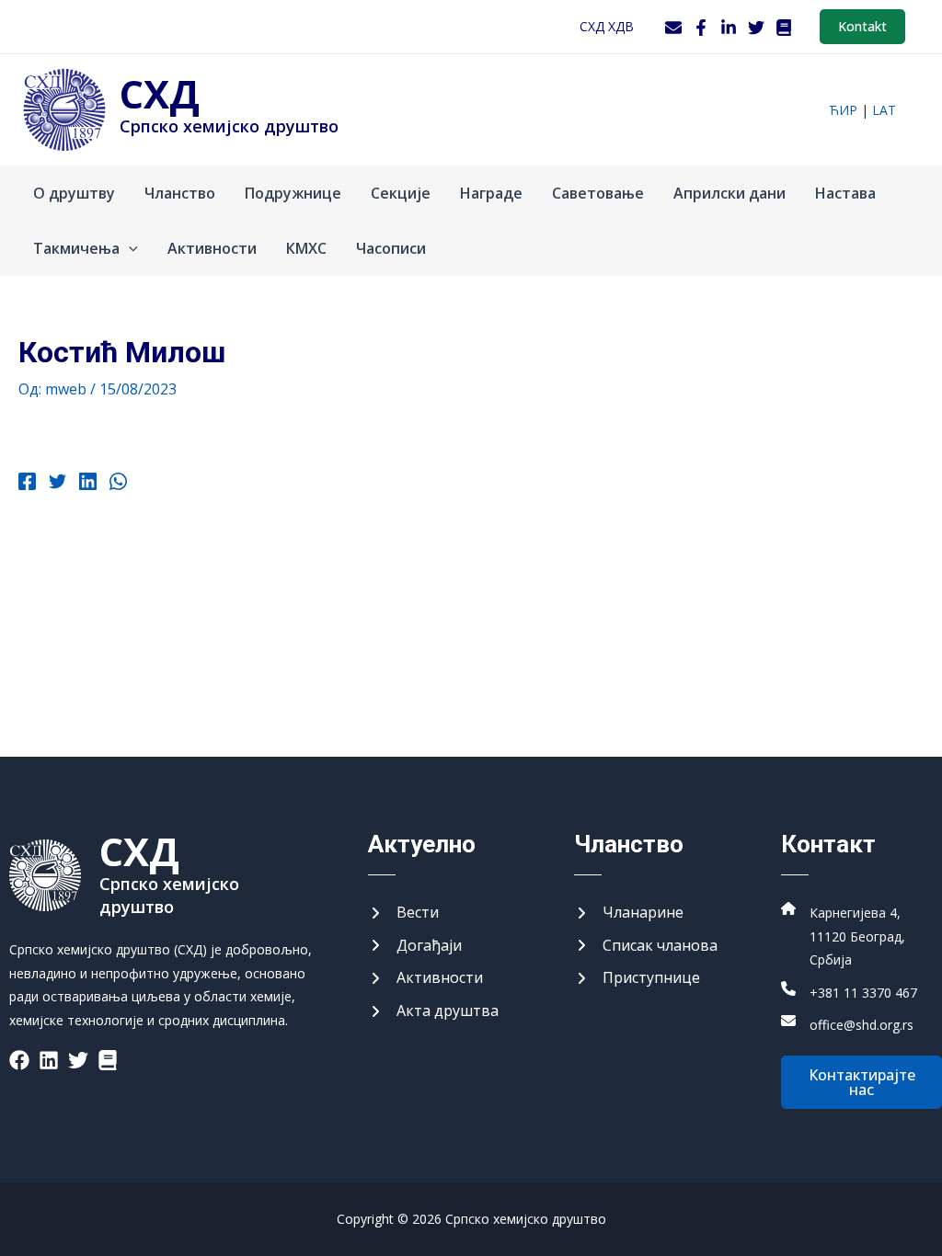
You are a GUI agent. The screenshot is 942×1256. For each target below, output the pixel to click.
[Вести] (403, 913)
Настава (845, 193)
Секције (401, 193)
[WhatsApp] (118, 484)
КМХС (306, 248)
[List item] (19, 1060)
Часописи (391, 248)
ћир (843, 110)
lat (884, 110)
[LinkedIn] (728, 27)
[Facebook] (701, 27)
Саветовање (598, 193)
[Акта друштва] (433, 1011)
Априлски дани (729, 193)
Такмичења (76, 248)
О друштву (74, 193)
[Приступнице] (637, 978)
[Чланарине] (629, 913)
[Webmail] (673, 27)
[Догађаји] (415, 946)
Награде (491, 193)
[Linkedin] (88, 484)
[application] (129, 248)
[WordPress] (783, 27)
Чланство (179, 193)
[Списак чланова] (646, 946)
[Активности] (425, 978)
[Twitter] (756, 27)
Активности (212, 248)
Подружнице (293, 193)
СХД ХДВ (607, 26)
